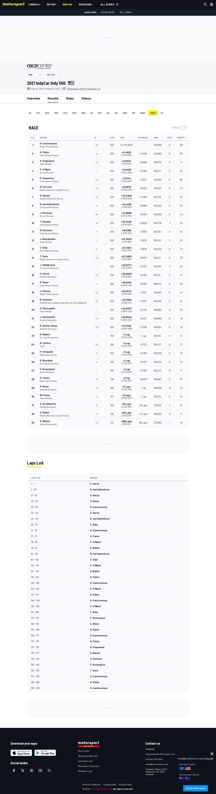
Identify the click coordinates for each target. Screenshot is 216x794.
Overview (33, 98)
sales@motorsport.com (156, 764)
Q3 (116, 113)
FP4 (65, 113)
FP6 (83, 113)
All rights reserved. (123, 789)
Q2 (108, 113)
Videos (86, 98)
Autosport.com (85, 761)
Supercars (85, 4)
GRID (142, 113)
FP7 (100, 113)
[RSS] (49, 770)
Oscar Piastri (107, 12)
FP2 (47, 113)
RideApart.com (85, 771)
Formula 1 (34, 4)
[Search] (205, 4)
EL (30, 113)
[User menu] (211, 4)
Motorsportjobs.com (88, 756)
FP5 (74, 113)
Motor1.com (83, 751)
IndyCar (67, 4)
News (70, 98)
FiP (133, 113)
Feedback (150, 749)
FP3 (56, 113)
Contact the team (154, 759)
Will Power (126, 12)
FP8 (125, 113)
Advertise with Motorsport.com (160, 754)
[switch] (179, 127)
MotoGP (51, 4)
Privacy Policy (125, 784)
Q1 (91, 113)
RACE (153, 113)
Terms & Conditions (91, 784)
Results (53, 98)
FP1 (38, 113)
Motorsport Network (102, 789)
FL (162, 113)
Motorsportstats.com (88, 766)
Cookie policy (109, 784)
